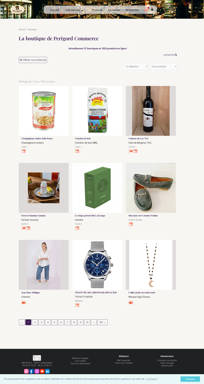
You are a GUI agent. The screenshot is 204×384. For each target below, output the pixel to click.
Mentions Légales (80, 358)
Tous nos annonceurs (80, 363)
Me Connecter (123, 360)
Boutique (32, 29)
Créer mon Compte (124, 363)
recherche (169, 54)
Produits (97, 10)
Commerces (73, 10)
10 (87, 322)
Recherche (132, 10)
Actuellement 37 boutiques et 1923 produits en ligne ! (98, 48)
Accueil (55, 10)
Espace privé (167, 365)
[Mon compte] (152, 9)
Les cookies (80, 361)
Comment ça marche (167, 360)
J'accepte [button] (190, 379)
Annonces (114, 10)
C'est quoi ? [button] (152, 379)
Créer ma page (167, 363)
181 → (102, 322)
